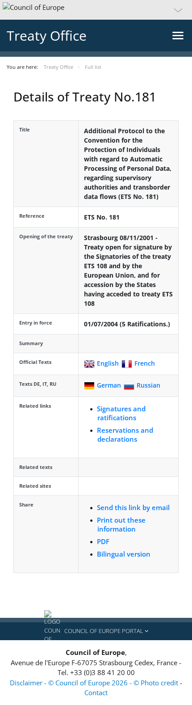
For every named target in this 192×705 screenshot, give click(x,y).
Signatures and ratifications (121, 413)
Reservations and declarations (125, 434)
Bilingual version (123, 553)
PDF (103, 541)
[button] (96, 10)
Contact (96, 692)
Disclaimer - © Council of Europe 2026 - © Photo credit (95, 682)
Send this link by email (133, 507)
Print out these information (121, 524)
